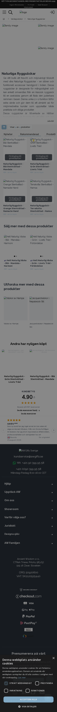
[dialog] (28, 683)
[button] (29, 706)
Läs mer (22, 677)
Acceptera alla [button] (28, 699)
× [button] (53, 658)
